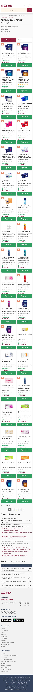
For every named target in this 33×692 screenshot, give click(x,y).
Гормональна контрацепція (9, 26)
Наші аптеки (4, 657)
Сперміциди (4, 34)
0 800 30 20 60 (7, 599)
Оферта (3, 646)
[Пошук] (29, 10)
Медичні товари (13, 15)
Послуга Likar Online (6, 669)
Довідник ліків (4, 671)
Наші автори (4, 638)
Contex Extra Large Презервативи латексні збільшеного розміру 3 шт (15, 529)
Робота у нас (4, 636)
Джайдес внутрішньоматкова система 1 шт (15, 555)
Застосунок (3, 663)
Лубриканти (4, 29)
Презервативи (5, 31)
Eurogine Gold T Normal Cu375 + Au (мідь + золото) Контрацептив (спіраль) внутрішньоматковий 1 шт (17, 548)
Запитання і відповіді (6, 665)
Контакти (3, 640)
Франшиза (3, 634)
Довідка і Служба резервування (8, 661)
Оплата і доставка (5, 667)
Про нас (3, 628)
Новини (3, 632)
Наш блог (3, 653)
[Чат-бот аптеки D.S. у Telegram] (11, 612)
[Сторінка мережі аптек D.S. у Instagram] (5, 612)
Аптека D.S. (3, 15)
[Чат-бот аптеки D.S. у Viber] (14, 612)
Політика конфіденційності (7, 642)
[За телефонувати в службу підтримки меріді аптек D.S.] (24, 6)
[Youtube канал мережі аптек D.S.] (8, 612)
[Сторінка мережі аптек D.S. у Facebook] (2, 612)
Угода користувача (5, 644)
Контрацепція (22, 15)
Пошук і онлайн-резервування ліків (9, 655)
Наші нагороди (4, 630)
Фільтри (8, 40)
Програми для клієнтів (6, 659)
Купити (9, 65)
